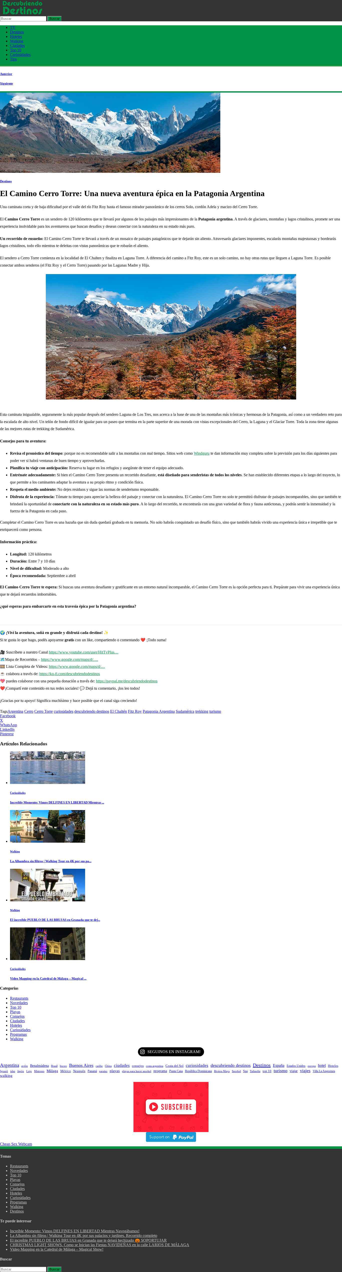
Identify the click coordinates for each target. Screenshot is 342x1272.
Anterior (6, 74)
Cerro (28, 711)
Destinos (17, 32)
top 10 (267, 1071)
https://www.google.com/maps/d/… (77, 666)
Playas (15, 1012)
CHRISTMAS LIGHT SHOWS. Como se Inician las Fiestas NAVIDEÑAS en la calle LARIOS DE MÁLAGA (99, 1245)
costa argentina (154, 1066)
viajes (305, 1070)
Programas (18, 1034)
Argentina (15, 711)
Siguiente (6, 83)
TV (13, 27)
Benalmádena (39, 1066)
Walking (16, 41)
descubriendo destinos (91, 711)
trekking (201, 711)
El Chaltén (118, 711)
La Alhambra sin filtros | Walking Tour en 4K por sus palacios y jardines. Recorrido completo (83, 1235)
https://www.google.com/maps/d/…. (69, 659)
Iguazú (4, 1071)
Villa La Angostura (324, 1071)
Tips (13, 59)
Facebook (8, 716)
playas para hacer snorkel (136, 1071)
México (65, 1071)
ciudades (122, 1065)
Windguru (202, 453)
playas (115, 1071)
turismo (215, 711)
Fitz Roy (135, 711)
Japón (20, 1071)
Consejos (17, 1016)
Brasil (54, 1065)
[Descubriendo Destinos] (22, 14)
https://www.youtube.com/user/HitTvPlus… (83, 652)
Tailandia (255, 1071)
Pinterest (7, 734)
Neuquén (79, 1071)
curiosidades (63, 711)
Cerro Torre (43, 711)
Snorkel (236, 1071)
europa (312, 1065)
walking (6, 1076)
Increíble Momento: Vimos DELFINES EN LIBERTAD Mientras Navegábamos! (74, 1231)
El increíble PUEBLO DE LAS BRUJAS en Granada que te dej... (55, 920)
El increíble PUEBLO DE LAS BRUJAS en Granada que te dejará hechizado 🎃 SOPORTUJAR (88, 1240)
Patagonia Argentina (159, 711)
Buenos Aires (81, 1065)
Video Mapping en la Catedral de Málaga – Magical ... (48, 978)
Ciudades (17, 45)
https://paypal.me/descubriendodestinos (126, 681)
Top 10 (15, 50)
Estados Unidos (296, 1066)
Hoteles (16, 36)
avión (24, 1065)
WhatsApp (8, 725)
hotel (322, 1065)
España (278, 1065)
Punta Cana (176, 1071)
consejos (138, 1066)
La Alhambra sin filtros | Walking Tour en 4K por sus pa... (50, 861)
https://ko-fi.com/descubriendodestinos (69, 674)
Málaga (52, 1071)
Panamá (92, 1071)
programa (160, 1071)
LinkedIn (7, 729)
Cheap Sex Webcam (16, 1144)
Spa (245, 1071)
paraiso (103, 1071)
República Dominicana (198, 1071)
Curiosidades (20, 54)
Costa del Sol (174, 1066)
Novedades (19, 1003)
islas (12, 1071)
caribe (99, 1065)
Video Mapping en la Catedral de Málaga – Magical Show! (56, 1249)
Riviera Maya (222, 1071)
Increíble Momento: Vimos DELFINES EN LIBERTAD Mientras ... (57, 802)
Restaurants (19, 998)
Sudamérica (185, 711)
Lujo (29, 1071)
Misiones (39, 1071)
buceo (63, 1066)
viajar (294, 1071)
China (108, 1065)
